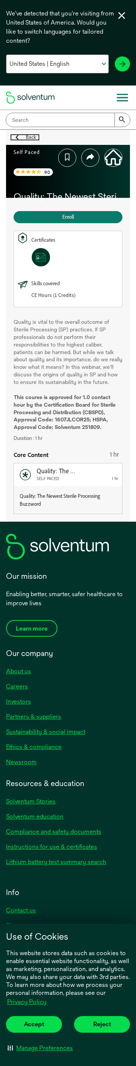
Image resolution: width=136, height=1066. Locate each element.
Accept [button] (34, 1024)
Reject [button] (102, 1024)
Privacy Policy (27, 1002)
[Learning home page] (113, 158)
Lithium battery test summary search (56, 862)
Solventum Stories (31, 801)
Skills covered (45, 283)
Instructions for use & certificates (51, 846)
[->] (122, 63)
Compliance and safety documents (53, 831)
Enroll (68, 217)
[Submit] (122, 120)
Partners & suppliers (33, 716)
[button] (40, 1048)
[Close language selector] (121, 15)
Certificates (43, 240)
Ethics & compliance (34, 747)
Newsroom (21, 762)
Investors (18, 701)
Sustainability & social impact (45, 731)
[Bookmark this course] (67, 158)
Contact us (21, 910)
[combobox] (68, 120)
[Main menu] (122, 97)
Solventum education (34, 816)
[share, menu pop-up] (90, 158)
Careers (17, 686)
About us (18, 671)
